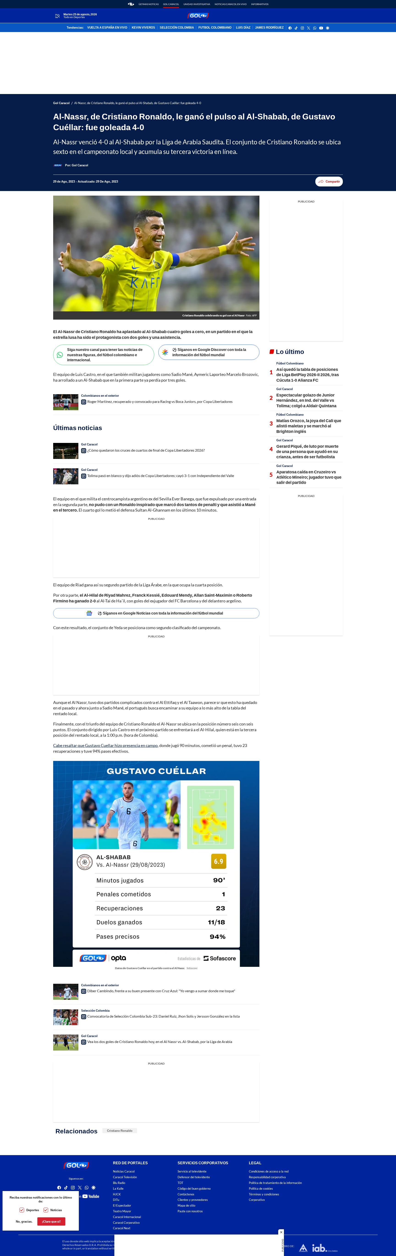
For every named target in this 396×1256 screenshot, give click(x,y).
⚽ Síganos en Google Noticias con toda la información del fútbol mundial (160, 613)
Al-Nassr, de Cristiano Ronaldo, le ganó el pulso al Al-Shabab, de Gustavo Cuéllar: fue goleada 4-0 (137, 103)
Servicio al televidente (192, 1171)
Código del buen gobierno (194, 1188)
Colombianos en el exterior (100, 395)
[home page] (131, 4)
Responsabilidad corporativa (267, 1177)
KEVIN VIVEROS (143, 28)
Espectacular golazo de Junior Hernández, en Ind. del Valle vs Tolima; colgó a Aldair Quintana (306, 400)
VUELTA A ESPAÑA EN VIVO (107, 28)
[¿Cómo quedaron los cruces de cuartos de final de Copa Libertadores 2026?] (65, 451)
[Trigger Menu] (57, 15)
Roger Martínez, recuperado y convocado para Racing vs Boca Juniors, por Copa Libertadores (160, 401)
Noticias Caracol (124, 1171)
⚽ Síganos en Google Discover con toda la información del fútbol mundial (209, 352)
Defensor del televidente (194, 1177)
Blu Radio (119, 1182)
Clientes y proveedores (193, 1200)
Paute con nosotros (190, 1211)
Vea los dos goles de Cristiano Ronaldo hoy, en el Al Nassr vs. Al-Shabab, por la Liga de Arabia (159, 1041)
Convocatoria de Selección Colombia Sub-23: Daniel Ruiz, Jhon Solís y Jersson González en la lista (163, 1016)
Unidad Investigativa (197, 4)
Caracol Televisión (125, 1177)
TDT (180, 1182)
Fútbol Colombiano (290, 363)
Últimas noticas (149, 4)
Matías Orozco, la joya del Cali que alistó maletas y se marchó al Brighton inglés (308, 426)
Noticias (56, 1210)
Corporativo (257, 1200)
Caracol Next (121, 1228)
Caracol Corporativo (126, 1222)
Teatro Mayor (122, 1211)
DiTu (116, 1200)
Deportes (32, 1210)
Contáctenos (186, 1194)
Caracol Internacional (127, 1217)
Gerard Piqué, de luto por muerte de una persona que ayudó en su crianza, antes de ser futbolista (307, 451)
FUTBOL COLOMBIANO (214, 28)
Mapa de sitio (186, 1205)
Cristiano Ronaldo (119, 1130)
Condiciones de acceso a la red (269, 1171)
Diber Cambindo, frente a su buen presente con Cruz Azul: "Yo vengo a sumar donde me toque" (161, 991)
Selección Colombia (95, 1010)
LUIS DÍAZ (243, 28)
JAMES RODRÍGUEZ (269, 28)
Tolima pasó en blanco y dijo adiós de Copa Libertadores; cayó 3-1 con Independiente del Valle (160, 475)
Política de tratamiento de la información (275, 1182)
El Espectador (122, 1205)
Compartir (333, 181)
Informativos (259, 4)
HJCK (117, 1194)
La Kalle (118, 1188)
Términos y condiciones (264, 1194)
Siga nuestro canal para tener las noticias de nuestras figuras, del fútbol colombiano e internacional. (105, 354)
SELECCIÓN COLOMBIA (177, 28)
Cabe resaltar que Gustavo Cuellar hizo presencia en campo (105, 745)
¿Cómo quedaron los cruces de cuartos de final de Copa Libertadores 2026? (146, 450)
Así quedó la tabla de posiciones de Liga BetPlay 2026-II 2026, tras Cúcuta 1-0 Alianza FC (307, 375)
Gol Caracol (171, 4)
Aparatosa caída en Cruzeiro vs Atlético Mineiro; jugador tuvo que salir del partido (308, 477)
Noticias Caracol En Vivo (231, 4)
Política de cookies (261, 1188)
